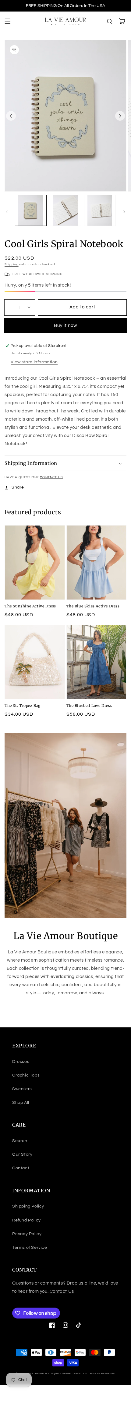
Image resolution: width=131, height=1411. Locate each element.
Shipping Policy (28, 1206)
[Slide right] (120, 116)
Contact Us (51, 477)
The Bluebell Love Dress (89, 705)
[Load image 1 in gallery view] (31, 210)
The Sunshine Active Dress (30, 606)
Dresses (20, 1062)
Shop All (20, 1102)
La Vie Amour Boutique (42, 1373)
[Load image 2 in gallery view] (65, 210)
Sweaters (22, 1089)
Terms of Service (29, 1247)
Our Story (22, 1154)
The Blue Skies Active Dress (93, 606)
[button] (7, 21)
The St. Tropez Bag (23, 705)
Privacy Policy (26, 1234)
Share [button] (18, 487)
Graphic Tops (26, 1075)
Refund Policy (26, 1220)
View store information (34, 362)
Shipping (12, 264)
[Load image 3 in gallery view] (100, 210)
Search (19, 1141)
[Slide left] (11, 116)
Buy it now (65, 325)
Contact (20, 1168)
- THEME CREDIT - (72, 1373)
